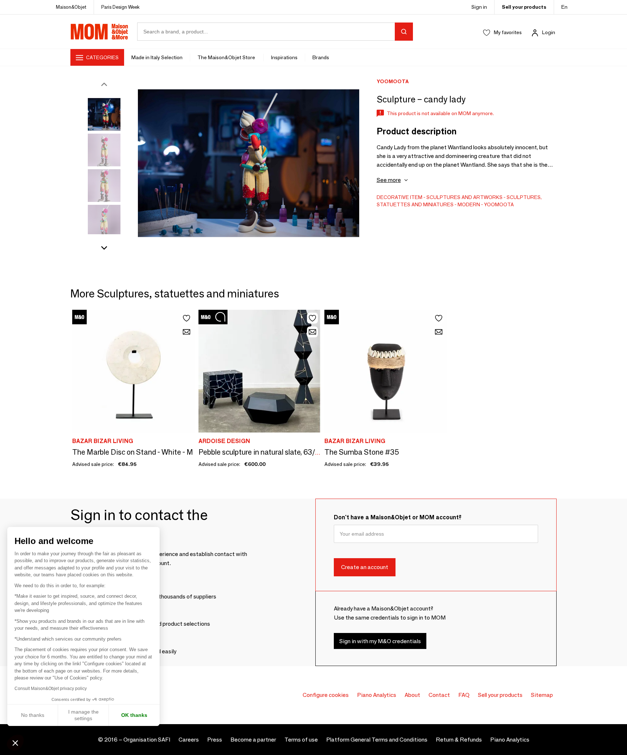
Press (214, 739)
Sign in (479, 7)
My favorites (508, 32)
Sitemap (542, 694)
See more (389, 179)
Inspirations (284, 57)
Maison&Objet (71, 7)
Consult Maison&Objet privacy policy (51, 688)
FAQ (464, 694)
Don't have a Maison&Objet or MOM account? (398, 517)
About (412, 694)
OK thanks (134, 715)
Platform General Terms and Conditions (376, 739)
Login (548, 32)
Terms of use (301, 739)
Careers (189, 739)
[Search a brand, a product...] (404, 32)
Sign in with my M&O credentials (380, 641)
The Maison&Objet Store (226, 57)
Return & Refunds (459, 739)
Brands (320, 57)
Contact (439, 694)
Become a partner (253, 739)
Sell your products (524, 7)
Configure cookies (326, 694)
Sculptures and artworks (464, 197)
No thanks (32, 715)
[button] (15, 742)
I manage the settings (83, 715)
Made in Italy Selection (157, 57)
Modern (469, 204)
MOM (99, 31)
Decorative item (399, 197)
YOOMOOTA (499, 204)
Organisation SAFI (146, 739)
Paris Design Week (120, 7)
